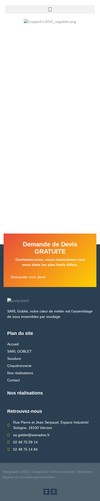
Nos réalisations (25, 393)
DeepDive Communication (53, 472)
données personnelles (37, 477)
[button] (50, 9)
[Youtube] (54, 492)
